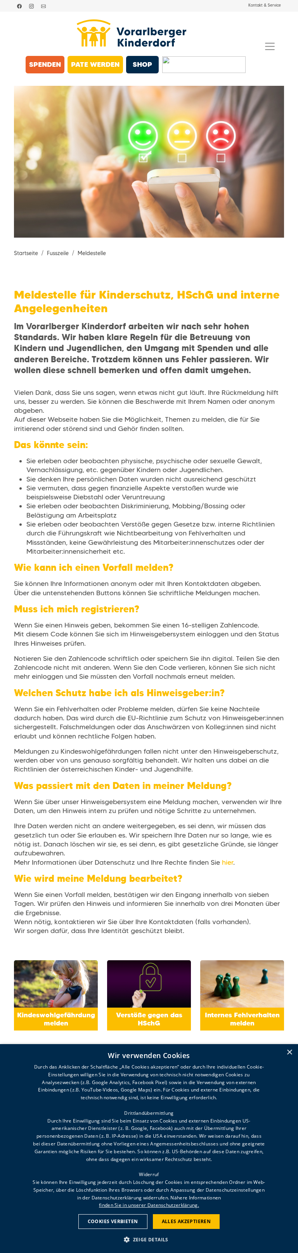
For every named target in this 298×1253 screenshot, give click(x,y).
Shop (142, 64)
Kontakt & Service (264, 5)
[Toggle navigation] (270, 46)
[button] (149, 1239)
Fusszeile (58, 253)
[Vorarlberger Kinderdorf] (131, 33)
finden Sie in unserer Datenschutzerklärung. (149, 1205)
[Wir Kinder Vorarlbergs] (204, 64)
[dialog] (149, 1148)
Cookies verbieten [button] (113, 1221)
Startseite (26, 253)
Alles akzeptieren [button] (186, 1221)
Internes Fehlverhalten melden (242, 1019)
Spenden (45, 64)
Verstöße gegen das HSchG (149, 1019)
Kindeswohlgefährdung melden (56, 1019)
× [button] (289, 1052)
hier (227, 862)
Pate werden (95, 64)
